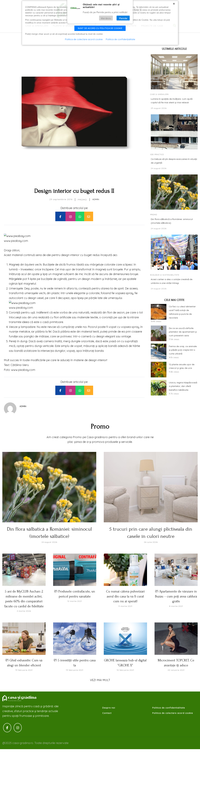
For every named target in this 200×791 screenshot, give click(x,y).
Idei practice (157, 154)
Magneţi (14, 264)
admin (95, 199)
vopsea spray (124, 293)
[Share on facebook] (60, 216)
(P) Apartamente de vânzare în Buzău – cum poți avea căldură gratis (176, 596)
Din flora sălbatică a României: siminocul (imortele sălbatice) (172, 221)
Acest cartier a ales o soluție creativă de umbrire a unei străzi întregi (171, 281)
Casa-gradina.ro (19, 698)
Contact (107, 713)
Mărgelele (15, 279)
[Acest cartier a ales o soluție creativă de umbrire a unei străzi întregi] (174, 252)
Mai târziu (106, 18)
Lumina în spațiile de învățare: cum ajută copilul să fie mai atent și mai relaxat (171, 100)
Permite (123, 18)
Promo (82, 199)
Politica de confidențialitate (120, 39)
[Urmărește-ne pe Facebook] (7, 727)
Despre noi (108, 707)
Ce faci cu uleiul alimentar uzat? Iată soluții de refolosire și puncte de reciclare (182, 312)
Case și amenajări (159, 94)
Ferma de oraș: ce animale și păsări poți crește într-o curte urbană (183, 350)
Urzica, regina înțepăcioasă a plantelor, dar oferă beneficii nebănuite (183, 386)
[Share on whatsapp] (79, 216)
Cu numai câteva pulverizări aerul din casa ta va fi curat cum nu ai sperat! (125, 596)
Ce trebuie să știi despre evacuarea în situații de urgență (174, 160)
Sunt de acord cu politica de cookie (100, 28)
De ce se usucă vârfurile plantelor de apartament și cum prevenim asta (183, 332)
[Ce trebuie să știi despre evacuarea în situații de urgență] (174, 131)
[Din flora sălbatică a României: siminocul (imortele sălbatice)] (174, 192)
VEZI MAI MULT (100, 680)
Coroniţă (14, 312)
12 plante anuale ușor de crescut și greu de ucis (181, 366)
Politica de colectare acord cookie (172, 713)
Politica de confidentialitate (168, 707)
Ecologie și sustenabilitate (164, 275)
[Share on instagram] (70, 216)
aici (115, 255)
